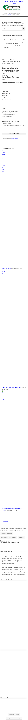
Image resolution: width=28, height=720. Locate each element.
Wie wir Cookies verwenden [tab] (6, 551)
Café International (6, 268)
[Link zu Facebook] (20, 523)
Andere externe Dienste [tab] (5, 650)
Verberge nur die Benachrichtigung (8, 537)
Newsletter (21, 1)
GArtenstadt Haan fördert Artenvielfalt (11, 387)
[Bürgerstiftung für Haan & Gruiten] (11, 8)
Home (6, 1)
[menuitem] (7, 1)
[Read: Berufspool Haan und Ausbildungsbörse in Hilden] (3, 399)
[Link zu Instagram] (22, 523)
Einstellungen (21, 537)
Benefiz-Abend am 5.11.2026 (12, 82)
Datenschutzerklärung (14, 138)
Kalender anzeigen (6, 85)
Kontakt (14, 3)
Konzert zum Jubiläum (10, 77)
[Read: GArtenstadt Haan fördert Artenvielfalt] (3, 276)
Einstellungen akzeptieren (6, 533)
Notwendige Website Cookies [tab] (6, 579)
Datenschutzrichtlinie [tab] (4, 697)
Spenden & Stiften (13, 1)
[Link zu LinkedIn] (25, 523)
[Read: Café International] (3, 171)
